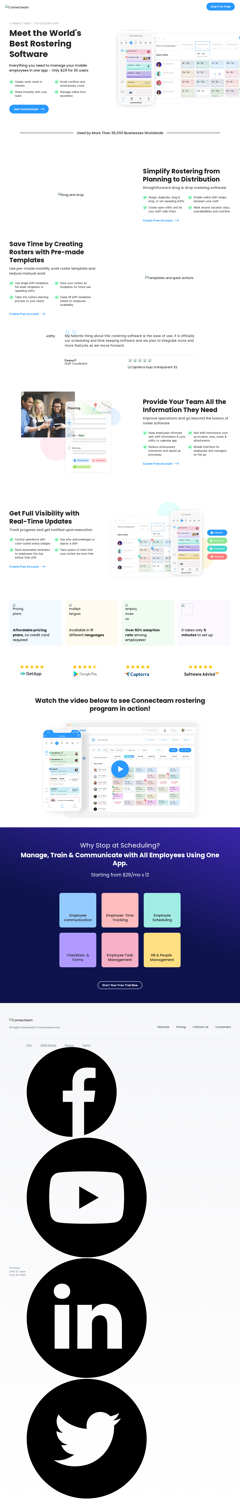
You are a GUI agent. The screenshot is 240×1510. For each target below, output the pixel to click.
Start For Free (221, 7)
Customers (223, 1027)
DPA (29, 1045)
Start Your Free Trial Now (120, 985)
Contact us (200, 1027)
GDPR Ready (48, 1045)
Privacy (69, 1045)
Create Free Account (158, 220)
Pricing (181, 1027)
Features (163, 1027)
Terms (86, 1045)
